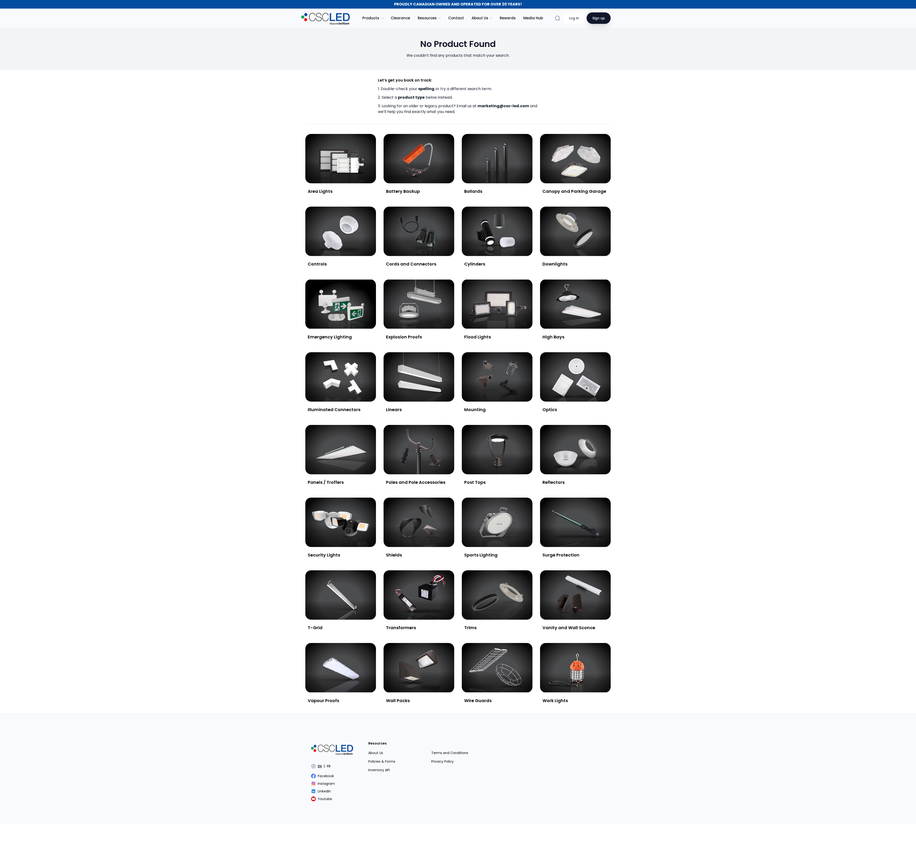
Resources (427, 17)
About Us (480, 17)
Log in (574, 18)
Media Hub (533, 17)
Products (370, 17)
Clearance (400, 17)
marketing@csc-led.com (503, 106)
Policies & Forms (381, 761)
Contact (456, 17)
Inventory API (379, 770)
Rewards (508, 17)
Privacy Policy (442, 761)
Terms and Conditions (449, 752)
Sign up (598, 18)
